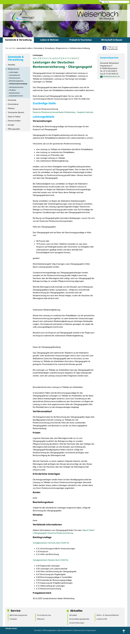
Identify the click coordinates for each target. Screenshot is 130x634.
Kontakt (11, 125)
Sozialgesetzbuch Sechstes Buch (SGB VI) (51, 543)
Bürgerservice (62, 48)
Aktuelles (11, 65)
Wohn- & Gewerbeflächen (107, 615)
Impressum (91, 630)
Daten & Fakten (14, 117)
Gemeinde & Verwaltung (18, 39)
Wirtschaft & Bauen (111, 39)
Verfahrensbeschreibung (80, 48)
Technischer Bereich (16, 112)
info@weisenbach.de (111, 76)
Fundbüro (12, 90)
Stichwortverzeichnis (16, 87)
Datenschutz (79, 630)
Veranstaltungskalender (79, 619)
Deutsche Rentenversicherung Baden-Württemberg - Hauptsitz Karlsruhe (63, 112)
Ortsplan (13, 619)
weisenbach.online (24, 48)
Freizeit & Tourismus (80, 39)
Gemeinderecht (14, 75)
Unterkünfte (101, 619)
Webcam (40, 619)
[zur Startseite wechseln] (19, 23)
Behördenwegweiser (16, 81)
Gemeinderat (13, 104)
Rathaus (11, 108)
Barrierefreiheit (65, 630)
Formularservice (14, 78)
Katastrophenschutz (16, 96)
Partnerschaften (14, 121)
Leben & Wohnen (49, 39)
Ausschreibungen (76, 623)
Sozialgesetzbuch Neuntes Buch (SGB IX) (50, 560)
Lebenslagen (13, 72)
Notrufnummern (14, 93)
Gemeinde (12, 100)
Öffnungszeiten (14, 129)
